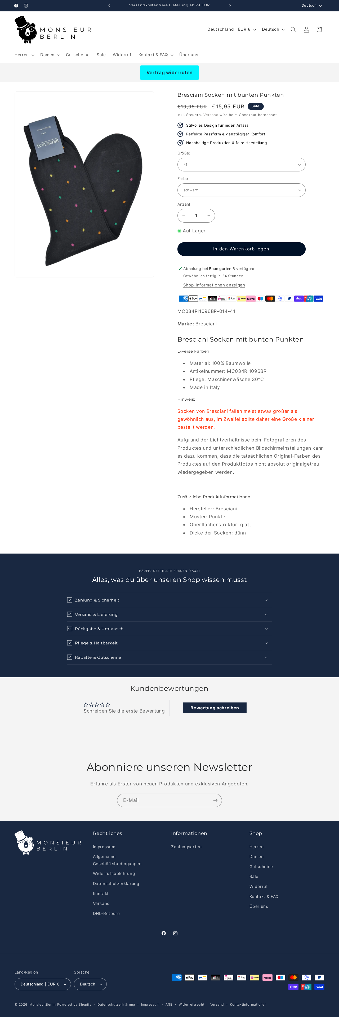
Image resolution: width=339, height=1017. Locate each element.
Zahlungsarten (186, 846)
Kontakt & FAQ (264, 896)
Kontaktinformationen (248, 1004)
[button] (24, 55)
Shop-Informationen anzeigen (214, 284)
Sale (254, 876)
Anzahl (183, 204)
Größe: (183, 153)
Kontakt (101, 893)
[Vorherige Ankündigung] (109, 5)
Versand (210, 115)
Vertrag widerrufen (169, 72)
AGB (169, 1004)
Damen (256, 856)
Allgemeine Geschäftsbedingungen (117, 860)
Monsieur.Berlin (42, 1004)
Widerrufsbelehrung (114, 873)
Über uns (258, 906)
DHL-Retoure (106, 913)
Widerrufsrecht (191, 1004)
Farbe (182, 178)
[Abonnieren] (215, 800)
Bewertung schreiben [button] (214, 707)
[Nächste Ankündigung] (230, 5)
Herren (256, 846)
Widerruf (258, 886)
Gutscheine (261, 866)
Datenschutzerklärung (116, 883)
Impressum (104, 846)
